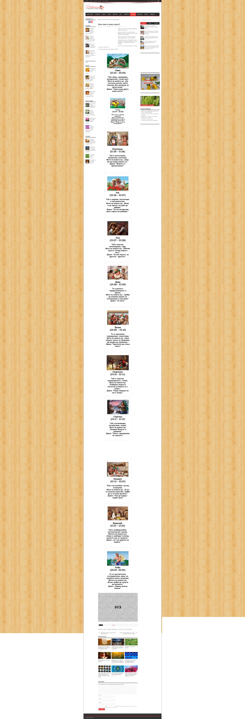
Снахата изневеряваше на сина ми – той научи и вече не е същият (127, 632)
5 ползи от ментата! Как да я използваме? (149, 120)
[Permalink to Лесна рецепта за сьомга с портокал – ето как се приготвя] (87, 71)
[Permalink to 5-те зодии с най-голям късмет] (131, 645)
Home (100, 19)
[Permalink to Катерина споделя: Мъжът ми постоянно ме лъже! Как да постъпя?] (87, 39)
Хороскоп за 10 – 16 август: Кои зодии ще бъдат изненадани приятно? (131, 661)
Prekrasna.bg (90, 717)
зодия (120, 629)
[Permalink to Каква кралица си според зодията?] (104, 658)
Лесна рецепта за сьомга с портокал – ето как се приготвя (90, 70)
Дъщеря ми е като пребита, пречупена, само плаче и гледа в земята (151, 27)
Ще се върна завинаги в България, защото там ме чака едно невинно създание (151, 32)
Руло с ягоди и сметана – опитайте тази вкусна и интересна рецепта (90, 78)
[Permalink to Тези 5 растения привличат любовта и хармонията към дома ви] (87, 113)
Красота (109, 14)
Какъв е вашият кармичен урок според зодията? (117, 674)
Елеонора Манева (105, 26)
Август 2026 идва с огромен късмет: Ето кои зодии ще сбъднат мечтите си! (131, 674)
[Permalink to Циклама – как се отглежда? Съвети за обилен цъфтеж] (87, 121)
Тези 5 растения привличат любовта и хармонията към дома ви (90, 112)
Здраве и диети (89, 14)
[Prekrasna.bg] (95, 9)
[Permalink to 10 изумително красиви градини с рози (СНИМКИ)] (87, 106)
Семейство (152, 14)
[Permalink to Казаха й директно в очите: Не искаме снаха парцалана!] (142, 44)
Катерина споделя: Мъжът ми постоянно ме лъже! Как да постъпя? (90, 38)
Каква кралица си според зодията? (93, 161)
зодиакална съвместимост (112, 629)
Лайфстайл (139, 14)
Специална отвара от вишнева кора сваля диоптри (108, 632)
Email (99, 698)
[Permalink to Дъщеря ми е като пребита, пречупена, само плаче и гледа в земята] (142, 28)
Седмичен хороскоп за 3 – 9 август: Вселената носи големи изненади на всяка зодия (104, 675)
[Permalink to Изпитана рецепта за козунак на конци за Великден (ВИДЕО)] (87, 86)
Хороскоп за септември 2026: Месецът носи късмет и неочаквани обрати (104, 647)
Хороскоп (133, 14)
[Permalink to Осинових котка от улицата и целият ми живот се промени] (87, 31)
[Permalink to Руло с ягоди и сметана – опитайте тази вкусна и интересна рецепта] (87, 79)
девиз (105, 629)
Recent (150, 23)
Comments (156, 23)
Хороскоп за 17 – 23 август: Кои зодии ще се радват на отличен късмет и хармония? (118, 661)
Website (99, 702)
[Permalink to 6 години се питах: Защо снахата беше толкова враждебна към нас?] (142, 39)
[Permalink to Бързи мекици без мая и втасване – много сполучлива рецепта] (87, 94)
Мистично (115, 14)
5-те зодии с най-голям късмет (92, 155)
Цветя (120, 14)
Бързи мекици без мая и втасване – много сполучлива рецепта (90, 94)
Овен (123, 629)
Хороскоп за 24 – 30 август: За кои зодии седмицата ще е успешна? (118, 647)
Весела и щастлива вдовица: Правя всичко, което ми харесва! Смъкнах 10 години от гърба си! (152, 47)
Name (99, 695)
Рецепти (104, 14)
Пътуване (146, 14)
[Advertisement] (107, 37)
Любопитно (126, 14)
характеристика (128, 629)
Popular (143, 23)
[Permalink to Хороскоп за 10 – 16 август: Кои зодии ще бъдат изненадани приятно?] (131, 658)
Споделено (97, 14)
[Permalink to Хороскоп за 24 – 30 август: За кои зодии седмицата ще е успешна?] (118, 645)
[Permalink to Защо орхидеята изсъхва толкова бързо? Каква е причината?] (87, 128)
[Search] (159, 1)
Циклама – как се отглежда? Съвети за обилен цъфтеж (90, 120)
